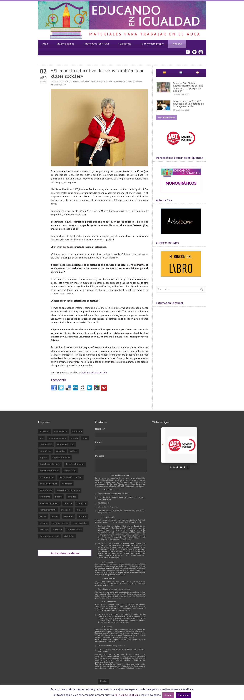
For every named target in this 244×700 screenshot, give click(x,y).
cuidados (60, 451)
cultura (73, 451)
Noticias (177, 43)
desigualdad (70, 470)
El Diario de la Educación (94, 372)
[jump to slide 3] (181, 467)
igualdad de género (49, 503)
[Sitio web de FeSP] (180, 146)
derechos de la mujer (50, 464)
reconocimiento (60, 523)
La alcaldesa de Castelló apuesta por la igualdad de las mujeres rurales (188, 104)
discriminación (47, 477)
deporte (43, 457)
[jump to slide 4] (184, 467)
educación (67, 483)
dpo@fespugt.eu (104, 512)
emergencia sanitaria (106, 81)
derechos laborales (49, 470)
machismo (66, 509)
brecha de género (57, 438)
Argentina (77, 431)
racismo (44, 523)
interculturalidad (58, 84)
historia (59, 496)
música (55, 516)
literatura (81, 503)
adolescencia (60, 431)
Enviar (103, 681)
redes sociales (80, 523)
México (43, 516)
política (82, 516)
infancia (68, 503)
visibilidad (69, 536)
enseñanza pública (124, 81)
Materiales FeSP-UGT (96, 43)
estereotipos (46, 490)
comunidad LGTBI (65, 444)
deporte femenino (61, 457)
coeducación (46, 444)
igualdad (72, 496)
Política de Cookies (126, 695)
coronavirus (91, 81)
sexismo (44, 529)
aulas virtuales (66, 81)
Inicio (45, 43)
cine (85, 438)
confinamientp (79, 81)
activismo (44, 431)
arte (42, 438)
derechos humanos (75, 464)
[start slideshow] (170, 467)
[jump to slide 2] (177, 467)
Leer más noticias (166, 117)
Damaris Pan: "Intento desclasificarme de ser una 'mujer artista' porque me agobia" (188, 87)
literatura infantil (48, 509)
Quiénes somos (65, 43)
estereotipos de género (68, 490)
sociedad (57, 529)
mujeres (81, 509)
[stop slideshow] (188, 467)
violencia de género (49, 536)
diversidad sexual (48, 483)
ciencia (74, 438)
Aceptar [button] (168, 695)
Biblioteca (124, 43)
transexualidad (74, 529)
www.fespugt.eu (112, 507)
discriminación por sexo (70, 477)
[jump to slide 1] (174, 467)
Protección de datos (65, 553)
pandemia (69, 516)
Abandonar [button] (183, 695)
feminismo (137, 81)
